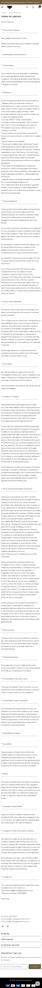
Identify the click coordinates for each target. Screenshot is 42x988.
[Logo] (9, 7)
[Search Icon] (27, 7)
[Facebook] (2, 926)
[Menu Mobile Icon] (2, 7)
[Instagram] (7, 926)
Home (3, 13)
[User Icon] (33, 7)
